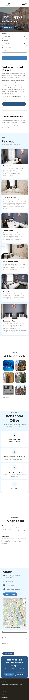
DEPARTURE (5, 40)
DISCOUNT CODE (6, 47)
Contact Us (20, 674)
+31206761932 (10, 581)
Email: (4, 637)
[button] (14, 58)
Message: (5, 643)
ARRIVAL (4, 33)
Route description (10, 594)
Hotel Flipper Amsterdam (13, 589)
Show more (4, 532)
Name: (4, 631)
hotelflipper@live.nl (11, 585)
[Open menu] (23, 4)
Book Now (9, 674)
